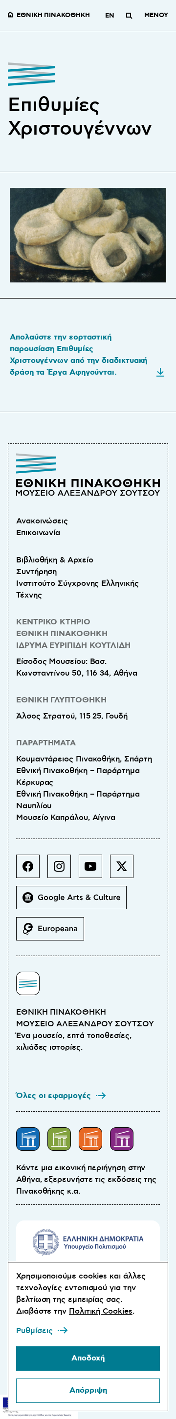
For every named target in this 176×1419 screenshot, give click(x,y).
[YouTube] (94, 870)
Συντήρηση (36, 572)
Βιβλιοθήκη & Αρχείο (54, 560)
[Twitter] (125, 870)
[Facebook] (31, 870)
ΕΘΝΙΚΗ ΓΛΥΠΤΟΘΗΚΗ (61, 700)
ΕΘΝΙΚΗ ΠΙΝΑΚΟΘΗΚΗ (53, 16)
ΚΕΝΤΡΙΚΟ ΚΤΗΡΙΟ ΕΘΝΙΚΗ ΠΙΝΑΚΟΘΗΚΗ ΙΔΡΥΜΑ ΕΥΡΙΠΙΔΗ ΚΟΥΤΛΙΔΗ (73, 634)
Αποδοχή (88, 1358)
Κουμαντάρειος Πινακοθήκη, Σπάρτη (84, 759)
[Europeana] (54, 932)
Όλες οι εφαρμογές (53, 1096)
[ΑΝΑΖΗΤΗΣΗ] (129, 15)
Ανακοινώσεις (42, 521)
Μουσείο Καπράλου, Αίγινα (65, 817)
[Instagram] (63, 870)
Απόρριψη (88, 1390)
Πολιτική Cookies (100, 1311)
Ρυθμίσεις (34, 1331)
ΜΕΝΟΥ (156, 16)
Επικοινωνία (38, 533)
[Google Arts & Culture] (75, 901)
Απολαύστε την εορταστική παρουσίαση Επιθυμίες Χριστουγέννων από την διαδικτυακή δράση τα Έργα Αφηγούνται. (78, 355)
